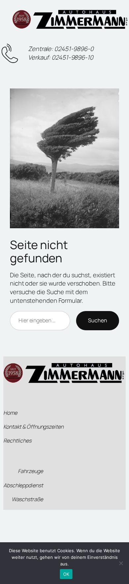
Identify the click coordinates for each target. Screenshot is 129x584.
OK (66, 574)
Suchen (97, 320)
